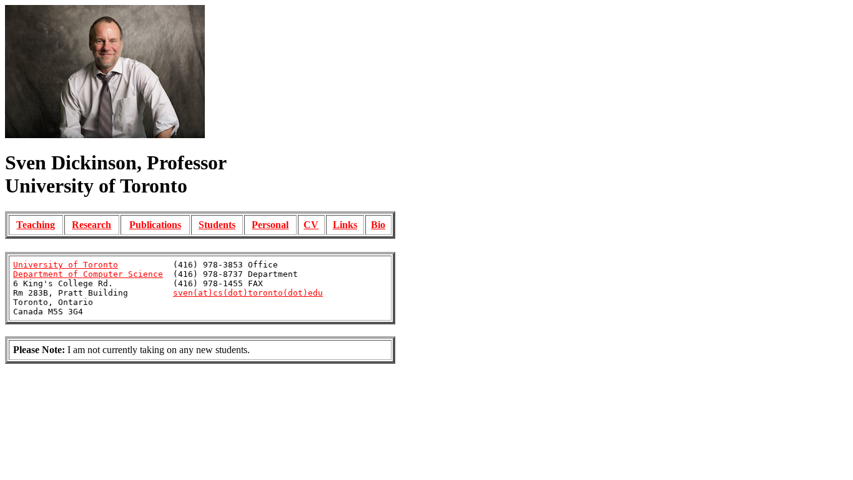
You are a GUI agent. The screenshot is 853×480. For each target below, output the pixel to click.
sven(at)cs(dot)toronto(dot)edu (248, 293)
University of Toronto (65, 264)
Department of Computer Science (88, 274)
